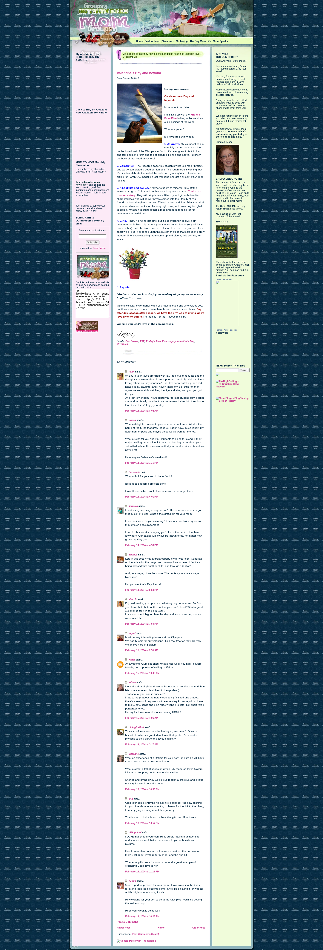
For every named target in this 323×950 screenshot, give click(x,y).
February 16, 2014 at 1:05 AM (141, 718)
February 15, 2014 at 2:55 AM (141, 650)
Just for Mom (152, 41)
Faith (131, 371)
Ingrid (132, 633)
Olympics (122, 344)
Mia (131, 798)
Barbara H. (135, 472)
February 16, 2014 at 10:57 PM (142, 823)
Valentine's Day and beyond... (140, 73)
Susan (132, 420)
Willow (132, 682)
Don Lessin (132, 341)
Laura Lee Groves (224, 279)
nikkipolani (135, 832)
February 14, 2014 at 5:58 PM (141, 590)
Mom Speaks (220, 41)
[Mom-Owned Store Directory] (92, 326)
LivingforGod (136, 727)
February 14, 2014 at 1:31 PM (141, 463)
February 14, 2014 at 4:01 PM (141, 496)
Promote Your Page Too (226, 330)
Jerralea (133, 506)
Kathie (132, 881)
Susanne (134, 754)
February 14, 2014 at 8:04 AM (141, 410)
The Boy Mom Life (200, 41)
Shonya (133, 554)
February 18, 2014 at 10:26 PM (142, 916)
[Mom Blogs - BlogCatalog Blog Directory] (233, 399)
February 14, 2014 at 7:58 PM (141, 624)
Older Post (198, 927)
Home (139, 41)
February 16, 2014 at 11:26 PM (142, 871)
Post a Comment (127, 921)
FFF (142, 341)
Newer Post (123, 927)
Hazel (132, 659)
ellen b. (133, 599)
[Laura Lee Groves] (233, 303)
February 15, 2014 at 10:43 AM (142, 673)
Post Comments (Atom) (145, 934)
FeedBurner (99, 248)
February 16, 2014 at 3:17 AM (141, 744)
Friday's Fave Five (156, 341)
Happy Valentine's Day (181, 341)
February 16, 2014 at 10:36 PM (142, 789)
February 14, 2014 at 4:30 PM (141, 545)
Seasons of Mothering (175, 41)
